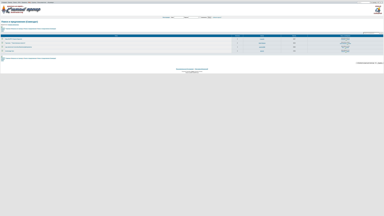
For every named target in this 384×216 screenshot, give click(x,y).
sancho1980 (262, 47)
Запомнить (204, 17)
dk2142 (262, 51)
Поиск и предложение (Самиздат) (19, 21)
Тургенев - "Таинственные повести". (15, 43)
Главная (8, 28)
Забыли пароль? (217, 17)
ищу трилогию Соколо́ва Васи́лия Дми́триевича (18, 47)
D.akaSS (262, 39)
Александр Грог (9, 51)
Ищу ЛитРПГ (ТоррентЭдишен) (13, 39)
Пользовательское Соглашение (185, 69)
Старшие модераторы (13, 24)
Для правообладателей (201, 69)
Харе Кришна (262, 43)
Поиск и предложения (30, 28)
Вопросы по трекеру (17, 28)
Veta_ (343, 47)
